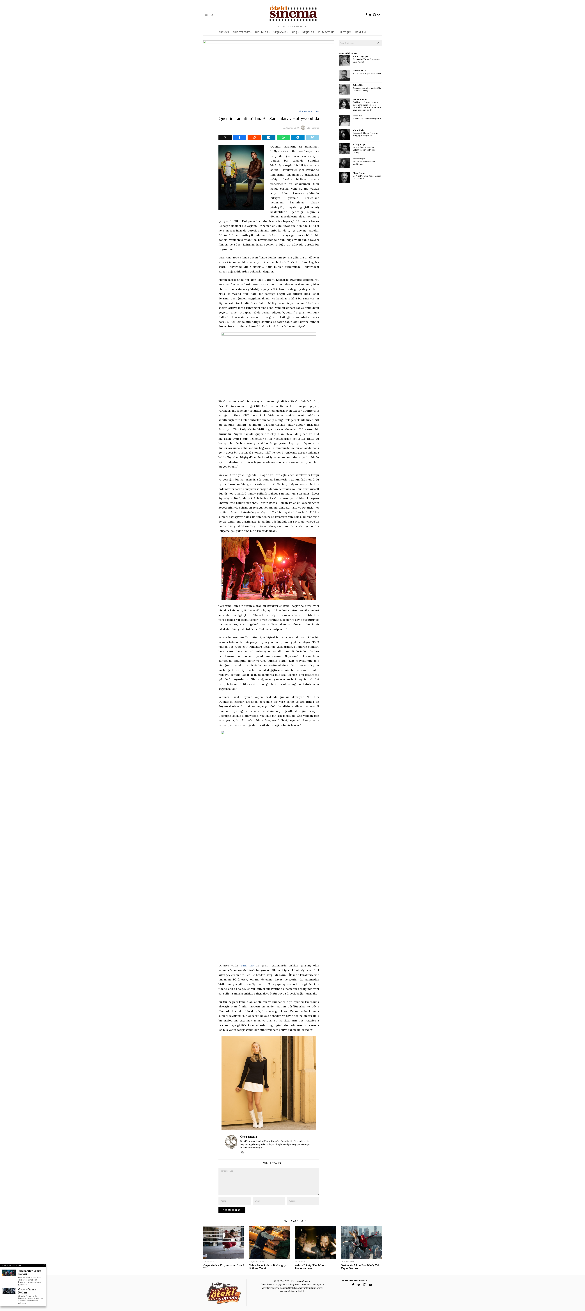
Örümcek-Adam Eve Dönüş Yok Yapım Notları (360, 1267)
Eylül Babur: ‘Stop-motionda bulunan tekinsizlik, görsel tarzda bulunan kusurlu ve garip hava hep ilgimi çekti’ (367, 106)
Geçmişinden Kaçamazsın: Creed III (223, 1267)
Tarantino (247, 965)
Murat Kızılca (359, 70)
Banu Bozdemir (360, 99)
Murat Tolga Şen (361, 56)
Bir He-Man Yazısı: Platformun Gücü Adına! (366, 60)
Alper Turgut (359, 173)
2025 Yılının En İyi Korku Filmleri (367, 74)
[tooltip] (366, 14)
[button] (379, 43)
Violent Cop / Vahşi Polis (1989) (367, 118)
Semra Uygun (359, 159)
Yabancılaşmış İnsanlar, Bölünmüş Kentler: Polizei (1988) (364, 149)
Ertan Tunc (358, 116)
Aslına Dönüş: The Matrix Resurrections (311, 1267)
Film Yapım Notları (309, 111)
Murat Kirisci (359, 130)
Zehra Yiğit (358, 85)
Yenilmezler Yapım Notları (29, 1272)
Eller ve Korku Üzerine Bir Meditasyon (364, 162)
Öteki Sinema (313, 128)
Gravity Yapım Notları (27, 1291)
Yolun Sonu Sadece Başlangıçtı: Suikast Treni (268, 1267)
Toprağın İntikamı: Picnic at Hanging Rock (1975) (365, 134)
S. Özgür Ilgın (359, 144)
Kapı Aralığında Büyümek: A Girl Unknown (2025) (367, 89)
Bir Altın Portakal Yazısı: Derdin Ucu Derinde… (367, 177)
